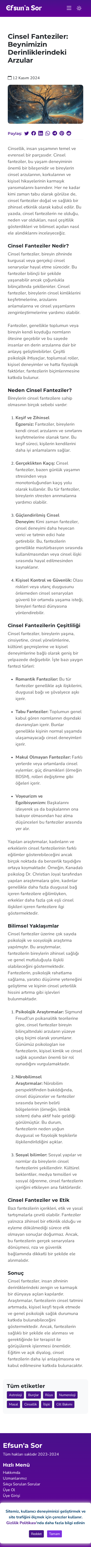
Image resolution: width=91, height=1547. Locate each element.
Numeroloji (67, 1395)
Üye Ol (9, 1490)
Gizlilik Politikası (21, 1523)
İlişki (46, 1404)
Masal (13, 1404)
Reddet (36, 1534)
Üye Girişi (11, 1495)
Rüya (49, 1395)
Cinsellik (30, 1404)
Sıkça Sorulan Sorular (21, 1484)
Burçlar (33, 1395)
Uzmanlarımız (15, 1478)
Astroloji (15, 1395)
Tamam (54, 1534)
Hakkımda (11, 1472)
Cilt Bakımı (64, 1404)
